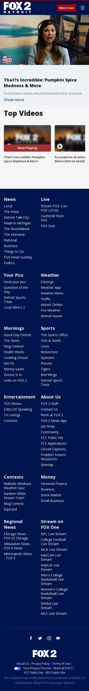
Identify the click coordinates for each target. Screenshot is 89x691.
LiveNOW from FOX (52, 218)
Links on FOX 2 (15, 380)
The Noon (11, 340)
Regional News (13, 524)
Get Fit (9, 363)
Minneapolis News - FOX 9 (18, 555)
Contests (11, 420)
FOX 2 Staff (49, 403)
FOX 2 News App (54, 420)
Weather (50, 275)
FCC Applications (53, 443)
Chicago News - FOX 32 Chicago (16, 536)
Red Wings (49, 374)
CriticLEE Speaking (18, 409)
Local (8, 206)
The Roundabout (17, 228)
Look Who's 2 (14, 307)
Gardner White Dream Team (15, 495)
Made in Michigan (17, 223)
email (58, 638)
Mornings (14, 328)
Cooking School (16, 357)
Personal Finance (54, 483)
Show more (14, 99)
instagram (49, 638)
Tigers (45, 369)
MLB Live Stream (54, 549)
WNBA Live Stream (49, 605)
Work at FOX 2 (52, 415)
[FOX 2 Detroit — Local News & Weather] (17, 7)
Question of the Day (16, 289)
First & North (51, 340)
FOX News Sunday (18, 257)
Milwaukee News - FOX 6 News (18, 546)
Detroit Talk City (16, 217)
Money (48, 477)
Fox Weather (51, 310)
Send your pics (15, 282)
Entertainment (20, 397)
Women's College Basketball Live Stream (54, 593)
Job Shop (48, 426)
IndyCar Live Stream (50, 567)
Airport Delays (52, 304)
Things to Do (14, 251)
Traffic (46, 299)
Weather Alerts (52, 293)
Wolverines (49, 352)
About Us (51, 397)
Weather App (51, 287)
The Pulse (11, 211)
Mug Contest (14, 346)
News (10, 199)
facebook (31, 638)
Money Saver (14, 369)
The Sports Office (54, 335)
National (10, 240)
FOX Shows (12, 403)
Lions (45, 346)
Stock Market (51, 495)
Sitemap (47, 464)
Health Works (14, 352)
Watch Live (66, 8)
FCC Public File (52, 437)
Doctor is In (13, 374)
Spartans (47, 357)
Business (11, 246)
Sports (48, 328)
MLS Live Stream (54, 613)
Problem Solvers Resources (53, 456)
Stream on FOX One (52, 524)
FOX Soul (48, 226)
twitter (40, 638)
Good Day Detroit (17, 335)
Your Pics (13, 275)
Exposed (10, 509)
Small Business (52, 500)
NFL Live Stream (53, 534)
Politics (9, 263)
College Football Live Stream (53, 541)
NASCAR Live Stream (51, 557)
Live (45, 199)
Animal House (51, 316)
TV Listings (12, 415)
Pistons (46, 363)
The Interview (14, 234)
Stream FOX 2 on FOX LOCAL (54, 208)
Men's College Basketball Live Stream (52, 579)
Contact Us (49, 409)
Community (50, 432)
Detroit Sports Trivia (15, 299)
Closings (47, 282)
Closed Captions (53, 449)
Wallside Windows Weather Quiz (17, 485)
